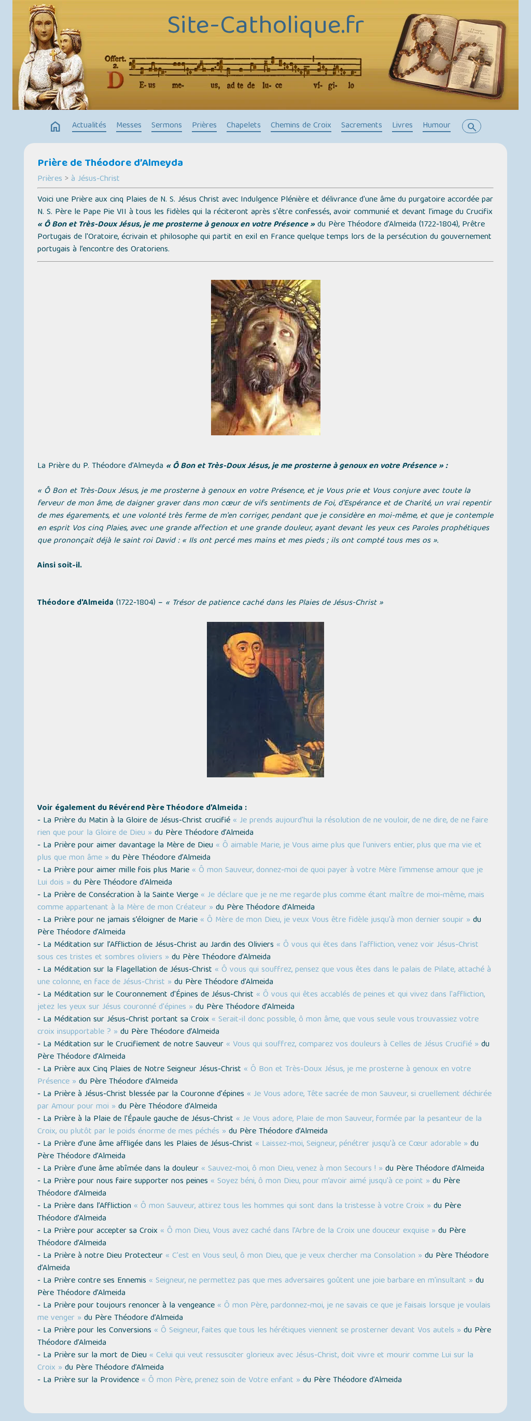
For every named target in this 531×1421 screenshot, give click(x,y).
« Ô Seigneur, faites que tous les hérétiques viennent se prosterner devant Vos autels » (307, 1331)
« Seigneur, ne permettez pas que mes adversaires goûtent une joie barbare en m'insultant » (311, 1281)
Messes (129, 126)
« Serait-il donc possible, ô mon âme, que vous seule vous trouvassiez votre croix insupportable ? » (258, 1026)
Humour (437, 126)
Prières (204, 126)
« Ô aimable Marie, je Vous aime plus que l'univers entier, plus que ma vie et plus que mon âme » (259, 852)
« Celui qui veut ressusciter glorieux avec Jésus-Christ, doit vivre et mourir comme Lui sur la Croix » (255, 1361)
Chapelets (244, 126)
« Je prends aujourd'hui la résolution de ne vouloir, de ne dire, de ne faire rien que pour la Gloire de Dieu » (262, 827)
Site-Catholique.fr (265, 27)
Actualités (89, 126)
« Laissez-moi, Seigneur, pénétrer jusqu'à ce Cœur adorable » (361, 1144)
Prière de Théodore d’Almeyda (110, 163)
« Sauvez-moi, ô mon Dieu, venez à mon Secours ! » (292, 1169)
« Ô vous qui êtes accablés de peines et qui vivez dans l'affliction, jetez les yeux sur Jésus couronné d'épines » (261, 1001)
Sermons (166, 126)
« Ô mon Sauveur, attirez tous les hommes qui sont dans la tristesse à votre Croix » (282, 1206)
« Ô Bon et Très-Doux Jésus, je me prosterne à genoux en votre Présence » (254, 1075)
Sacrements (361, 126)
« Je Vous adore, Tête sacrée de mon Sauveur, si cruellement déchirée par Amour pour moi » (264, 1100)
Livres (402, 126)
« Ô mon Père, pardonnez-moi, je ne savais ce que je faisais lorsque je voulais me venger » (264, 1312)
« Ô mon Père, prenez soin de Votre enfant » (221, 1380)
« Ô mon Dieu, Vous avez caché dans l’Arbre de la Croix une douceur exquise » (298, 1231)
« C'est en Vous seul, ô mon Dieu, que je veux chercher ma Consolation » (293, 1256)
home (55, 127)
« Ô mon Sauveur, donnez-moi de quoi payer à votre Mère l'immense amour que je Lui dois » (260, 876)
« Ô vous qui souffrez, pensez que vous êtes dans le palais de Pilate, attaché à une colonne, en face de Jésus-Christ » (264, 976)
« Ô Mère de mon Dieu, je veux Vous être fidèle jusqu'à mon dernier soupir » (335, 920)
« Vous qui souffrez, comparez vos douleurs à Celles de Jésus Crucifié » (352, 1045)
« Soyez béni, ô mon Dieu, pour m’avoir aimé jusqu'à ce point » (320, 1181)
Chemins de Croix (301, 126)
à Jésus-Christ (95, 179)
